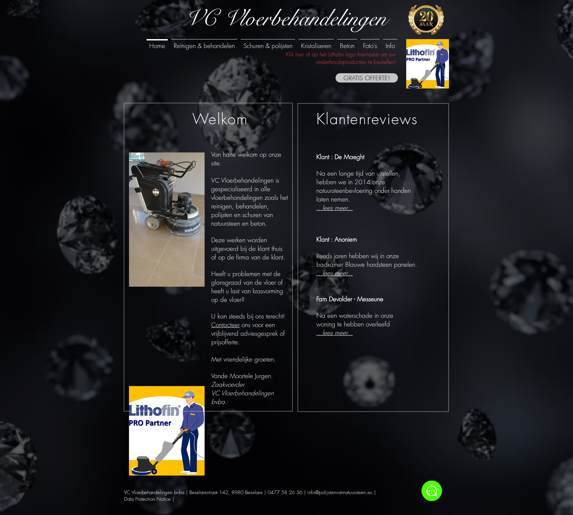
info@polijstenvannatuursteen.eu (339, 492)
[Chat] (431, 491)
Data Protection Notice (147, 499)
